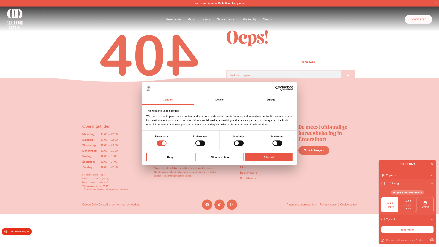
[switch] (200, 143)
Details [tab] (219, 99)
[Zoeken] (348, 75)
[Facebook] (207, 204)
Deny (170, 157)
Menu (191, 19)
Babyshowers (248, 172)
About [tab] (271, 99)
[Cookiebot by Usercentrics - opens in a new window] (278, 88)
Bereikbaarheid (249, 178)
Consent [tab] (168, 99)
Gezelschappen (226, 19)
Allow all (269, 157)
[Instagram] (232, 204)
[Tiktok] (219, 204)
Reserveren (173, 19)
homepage (308, 61)
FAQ (243, 167)
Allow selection (219, 157)
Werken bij (249, 19)
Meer (266, 19)
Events (205, 19)
